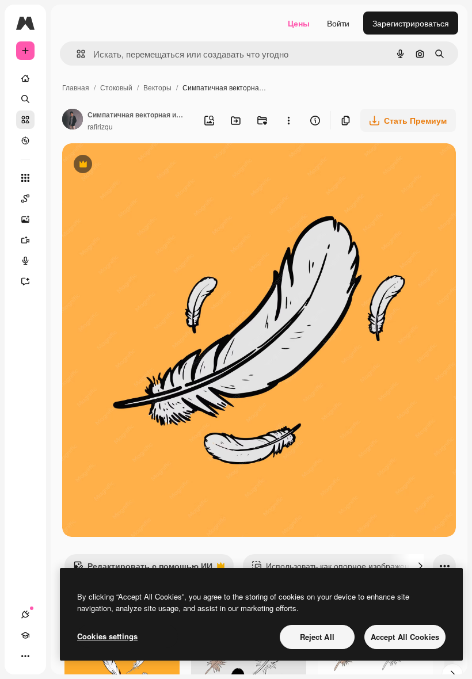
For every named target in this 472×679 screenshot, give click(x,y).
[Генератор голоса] (25, 260)
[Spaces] (25, 198)
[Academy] (25, 635)
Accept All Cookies (405, 636)
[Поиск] (25, 99)
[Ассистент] (25, 281)
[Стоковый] (25, 119)
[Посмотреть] (25, 140)
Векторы (157, 87)
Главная (75, 87)
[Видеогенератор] (25, 240)
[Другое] (25, 656)
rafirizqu (100, 126)
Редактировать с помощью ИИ (142, 568)
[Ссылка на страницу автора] (72, 120)
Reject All (317, 636)
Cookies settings (107, 636)
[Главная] (25, 78)
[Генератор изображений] (25, 219)
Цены (299, 23)
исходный (139, 165)
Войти (338, 23)
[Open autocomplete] (76, 53)
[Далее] (420, 565)
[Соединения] (25, 614)
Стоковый (116, 87)
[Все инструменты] (25, 178)
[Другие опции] (288, 120)
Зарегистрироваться (410, 23)
